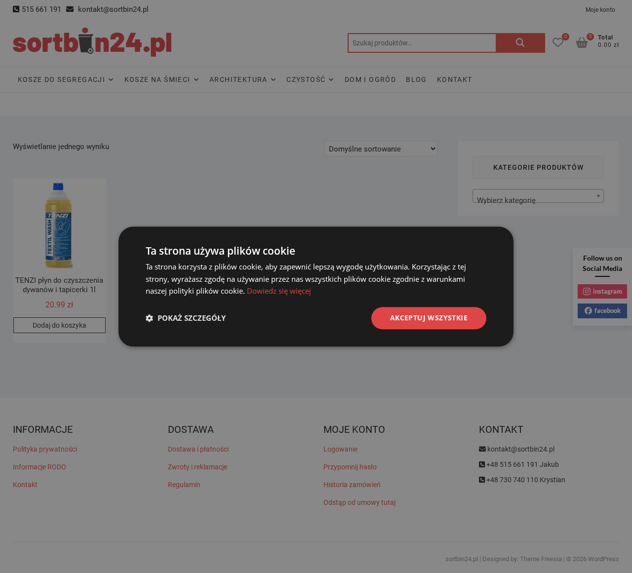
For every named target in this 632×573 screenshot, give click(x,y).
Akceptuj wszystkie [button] (429, 317)
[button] (186, 318)
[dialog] (316, 286)
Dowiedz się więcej (279, 291)
